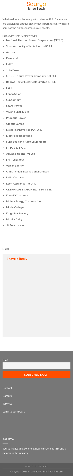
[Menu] (5, 6)
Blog (38, 466)
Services (7, 403)
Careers (7, 395)
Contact (7, 387)
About (29, 466)
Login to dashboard (14, 411)
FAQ (45, 466)
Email (5, 360)
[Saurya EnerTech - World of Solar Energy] (36, 6)
